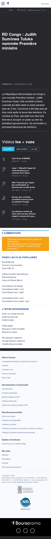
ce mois (34, 149)
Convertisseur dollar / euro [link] (13, 289)
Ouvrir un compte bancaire (13, 313)
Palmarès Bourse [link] (9, 277)
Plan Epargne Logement (12, 337)
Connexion (45, 4)
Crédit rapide (7, 325)
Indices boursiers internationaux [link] (15, 274)
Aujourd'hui (8, 149)
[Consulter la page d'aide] (38, 3)
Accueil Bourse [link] (8, 262)
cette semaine (21, 149)
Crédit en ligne (8, 320)
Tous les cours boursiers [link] (12, 265)
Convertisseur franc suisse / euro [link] (15, 301)
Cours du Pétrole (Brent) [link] (12, 280)
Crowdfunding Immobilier (12, 344)
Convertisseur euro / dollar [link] (13, 292)
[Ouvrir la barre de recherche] (34, 3)
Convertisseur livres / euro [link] (13, 298)
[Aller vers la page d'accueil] (7, 3)
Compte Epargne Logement (13, 340)
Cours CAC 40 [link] (8, 268)
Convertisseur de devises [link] (12, 286)
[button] (3, 4)
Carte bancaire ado (10, 316)
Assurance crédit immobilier (13, 328)
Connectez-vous (35, 244)
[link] (19, 361)
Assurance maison (9, 332)
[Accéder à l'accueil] (4, 10)
